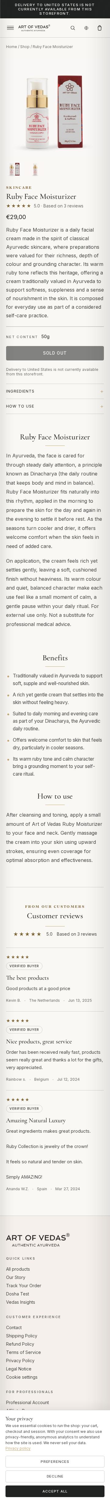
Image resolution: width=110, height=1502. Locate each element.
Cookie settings (22, 1377)
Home (11, 46)
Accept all (54, 1491)
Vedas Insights (20, 1302)
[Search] (72, 28)
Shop (25, 46)
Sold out (55, 353)
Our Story (15, 1277)
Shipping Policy (21, 1335)
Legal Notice (18, 1368)
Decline (55, 1476)
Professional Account (27, 1402)
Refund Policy (20, 1344)
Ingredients (20, 391)
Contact (14, 1327)
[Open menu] (10, 28)
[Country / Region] (86, 28)
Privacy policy (18, 1448)
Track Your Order (23, 1285)
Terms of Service (23, 1352)
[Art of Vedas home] (41, 27)
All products (18, 1269)
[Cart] (99, 28)
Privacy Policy (20, 1360)
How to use (20, 406)
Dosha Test (17, 1293)
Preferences (55, 1461)
